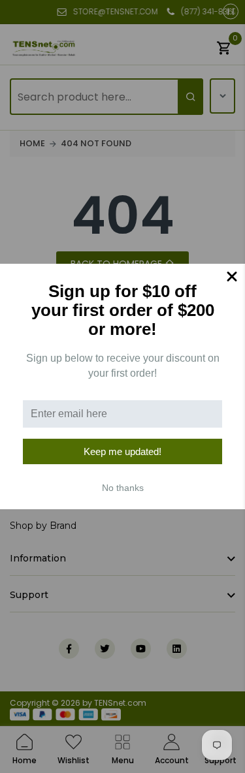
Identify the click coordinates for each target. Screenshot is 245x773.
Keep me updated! (122, 451)
